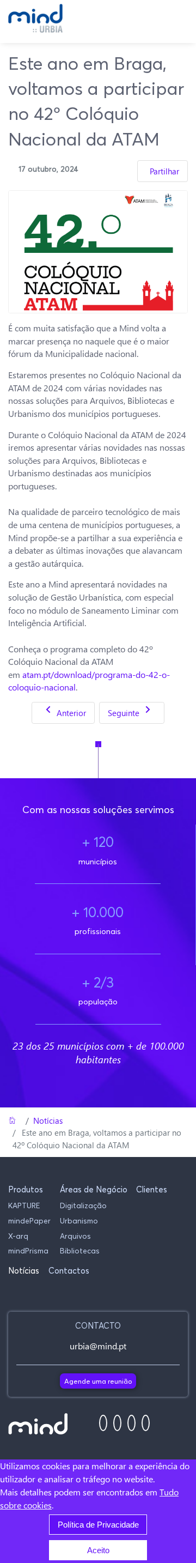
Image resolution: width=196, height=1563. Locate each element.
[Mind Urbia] (35, 18)
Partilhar (164, 171)
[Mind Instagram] (117, 1423)
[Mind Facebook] (103, 1423)
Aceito (98, 1550)
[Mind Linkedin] (131, 1423)
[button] (29, 1190)
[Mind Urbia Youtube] (146, 1423)
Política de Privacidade (98, 1524)
